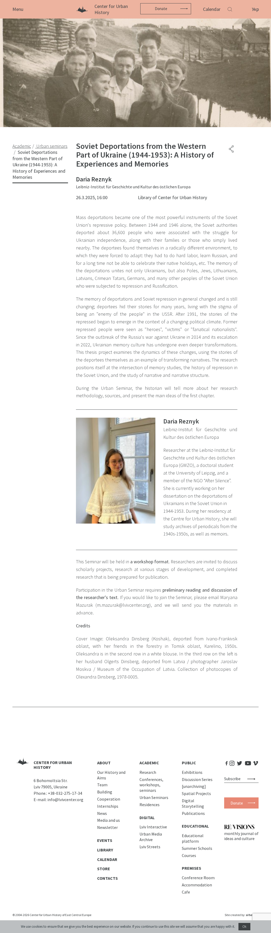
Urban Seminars (153, 797)
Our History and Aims (111, 775)
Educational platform (193, 838)
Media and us (108, 820)
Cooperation (108, 799)
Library (105, 849)
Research (147, 772)
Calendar (211, 9)
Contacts (107, 878)
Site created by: (242, 915)
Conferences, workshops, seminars (151, 785)
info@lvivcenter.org (65, 799)
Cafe (186, 892)
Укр (255, 9)
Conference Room (198, 877)
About (104, 762)
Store (103, 868)
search (252, 779)
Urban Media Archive (150, 836)
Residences (149, 804)
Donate (161, 8)
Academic (149, 762)
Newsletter (107, 827)
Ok (244, 926)
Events (104, 840)
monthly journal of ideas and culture (241, 836)
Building (104, 791)
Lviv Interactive (153, 826)
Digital (147, 817)
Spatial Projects (196, 793)
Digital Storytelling (193, 803)
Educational (195, 826)
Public (189, 762)
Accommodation (197, 884)
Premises (191, 868)
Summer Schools (197, 848)
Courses (189, 855)
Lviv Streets (149, 846)
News (102, 813)
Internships (107, 806)
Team (102, 784)
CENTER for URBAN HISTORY (53, 765)
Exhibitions (192, 772)
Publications (193, 813)
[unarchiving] (194, 786)
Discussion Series (197, 779)
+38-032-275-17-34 (65, 793)
